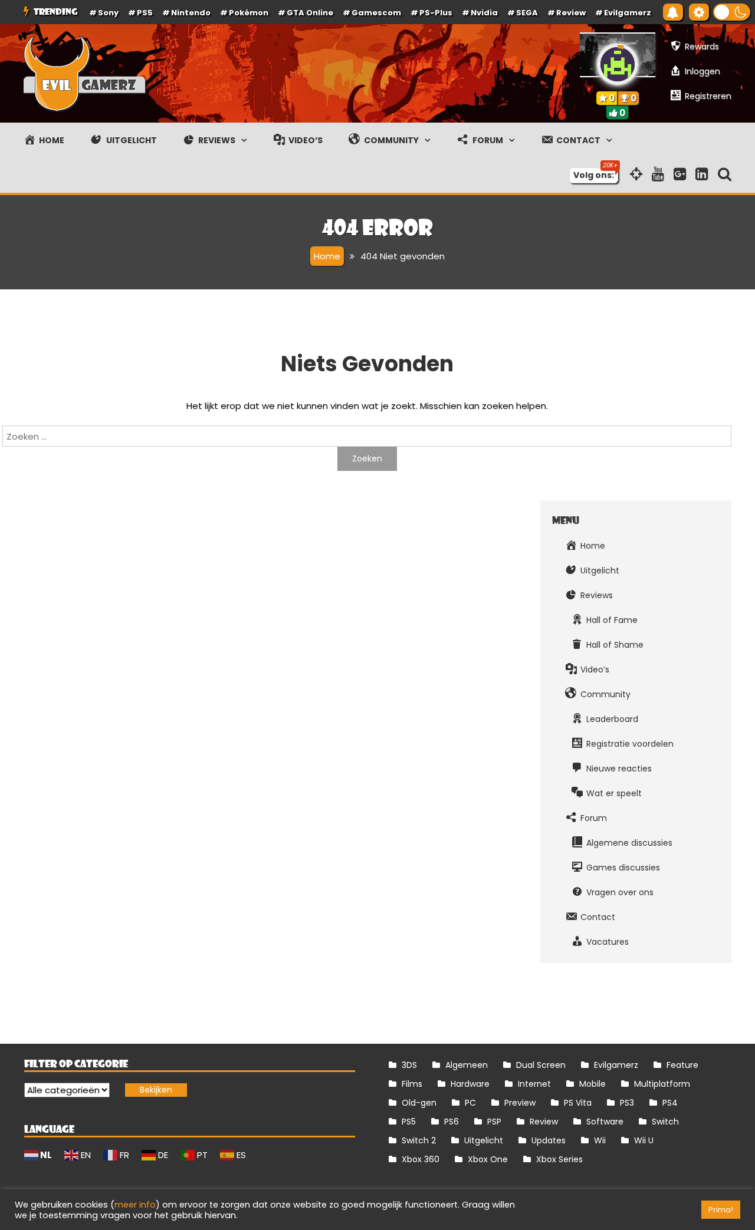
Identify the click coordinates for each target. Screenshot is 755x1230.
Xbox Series (559, 1159)
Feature (682, 1065)
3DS (409, 1065)
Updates (548, 1140)
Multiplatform (662, 1084)
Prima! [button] (720, 1209)
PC (470, 1103)
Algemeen (466, 1065)
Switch (665, 1121)
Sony (108, 12)
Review (544, 1121)
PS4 (670, 1103)
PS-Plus (435, 12)
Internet (534, 1084)
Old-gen (419, 1103)
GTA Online (310, 12)
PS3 (627, 1103)
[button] (731, 12)
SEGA (527, 12)
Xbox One (488, 1159)
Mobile (592, 1084)
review (571, 12)
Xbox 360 (420, 1159)
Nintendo (191, 12)
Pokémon (248, 12)
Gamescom (376, 12)
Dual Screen (541, 1065)
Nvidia (484, 12)
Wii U (644, 1140)
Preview (520, 1103)
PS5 (145, 12)
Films (412, 1084)
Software (604, 1121)
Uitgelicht (483, 1140)
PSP (494, 1121)
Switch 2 (419, 1140)
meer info (135, 1205)
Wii (600, 1140)
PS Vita (578, 1103)
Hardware (470, 1084)
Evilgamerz (627, 12)
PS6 (451, 1121)
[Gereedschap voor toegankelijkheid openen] (699, 12)
